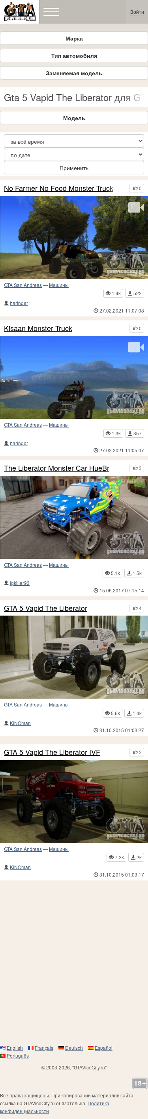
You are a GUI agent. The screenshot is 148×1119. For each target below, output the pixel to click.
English (15, 1047)
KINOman (20, 722)
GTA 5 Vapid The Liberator (45, 608)
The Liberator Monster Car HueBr (56, 468)
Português (18, 1055)
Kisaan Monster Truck (38, 328)
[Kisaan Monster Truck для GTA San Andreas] (74, 377)
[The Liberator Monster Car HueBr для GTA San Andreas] (74, 517)
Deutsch (74, 1047)
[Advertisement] (74, 962)
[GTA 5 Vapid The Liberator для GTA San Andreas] (74, 657)
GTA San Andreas (23, 284)
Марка (74, 38)
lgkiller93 (20, 582)
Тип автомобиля (74, 55)
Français (44, 1047)
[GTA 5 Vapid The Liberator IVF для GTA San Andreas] (74, 801)
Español (103, 1047)
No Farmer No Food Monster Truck (58, 188)
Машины (59, 284)
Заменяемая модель (74, 73)
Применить (74, 168)
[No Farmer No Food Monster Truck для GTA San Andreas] (74, 237)
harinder (19, 303)
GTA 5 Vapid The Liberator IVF (52, 752)
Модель (74, 118)
